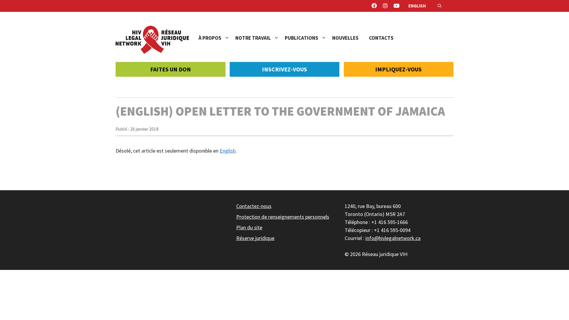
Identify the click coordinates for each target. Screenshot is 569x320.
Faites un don (170, 69)
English (417, 6)
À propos (210, 38)
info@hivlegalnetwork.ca (393, 238)
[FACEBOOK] (374, 6)
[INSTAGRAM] (385, 6)
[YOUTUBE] (396, 6)
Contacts (381, 38)
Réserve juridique (255, 238)
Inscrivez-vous (284, 69)
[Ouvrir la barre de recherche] (439, 6)
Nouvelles (345, 38)
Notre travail (253, 38)
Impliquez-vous (398, 69)
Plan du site (249, 227)
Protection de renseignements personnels (282, 216)
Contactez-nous (253, 206)
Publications (301, 38)
